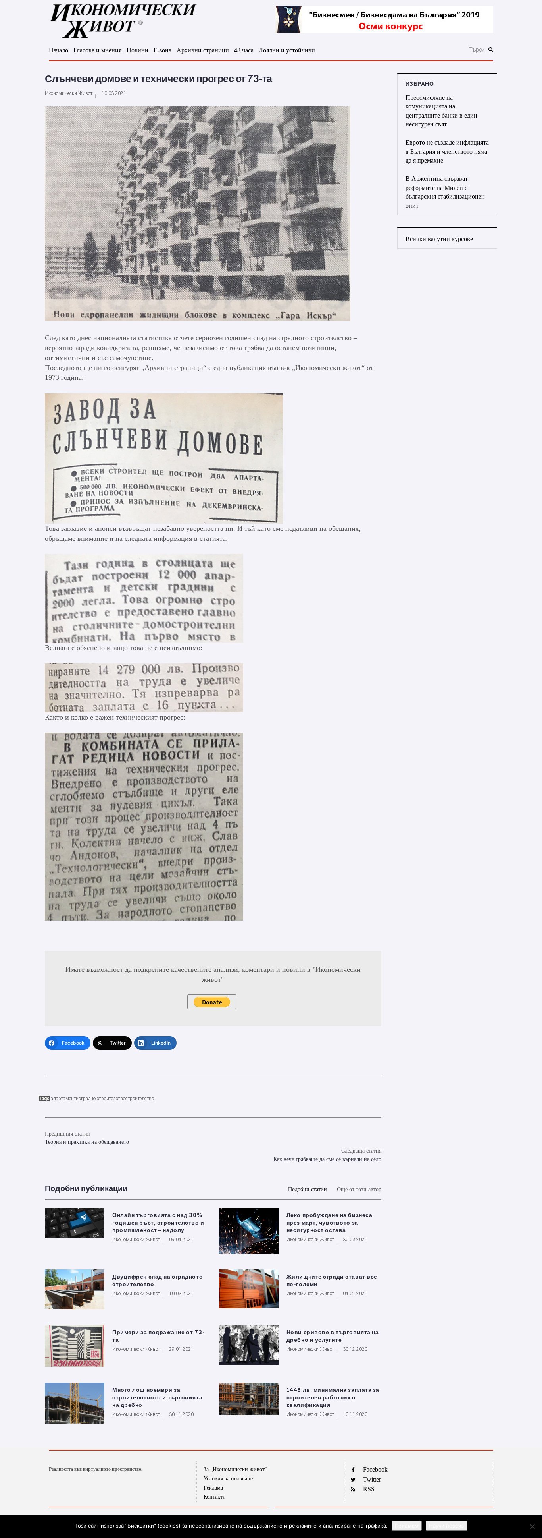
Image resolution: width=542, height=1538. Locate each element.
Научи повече (446, 1526)
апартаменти (65, 1098)
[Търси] (434, 49)
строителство (139, 1098)
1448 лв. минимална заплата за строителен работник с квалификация (332, 1397)
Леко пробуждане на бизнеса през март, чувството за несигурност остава (329, 1222)
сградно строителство (102, 1098)
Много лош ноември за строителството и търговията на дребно (157, 1397)
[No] (532, 1526)
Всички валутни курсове (439, 239)
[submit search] (490, 49)
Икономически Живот (68, 93)
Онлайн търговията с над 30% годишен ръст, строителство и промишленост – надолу (158, 1222)
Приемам (407, 1526)
